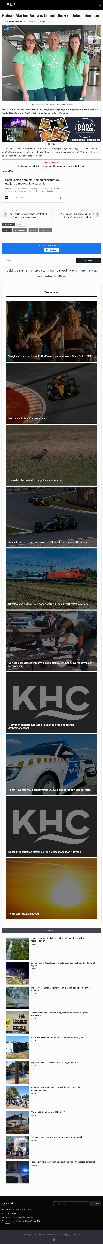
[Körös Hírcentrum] (9, 5)
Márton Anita (20, 230)
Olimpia (21, 225)
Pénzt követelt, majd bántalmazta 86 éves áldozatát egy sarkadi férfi (49, 789)
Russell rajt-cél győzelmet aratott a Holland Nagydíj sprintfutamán (47, 542)
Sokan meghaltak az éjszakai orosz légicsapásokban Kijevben (44, 851)
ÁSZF (40, 1221)
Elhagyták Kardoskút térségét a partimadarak (35, 480)
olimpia (33, 230)
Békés (29, 271)
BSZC (39, 276)
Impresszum (11, 1221)
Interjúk (92, 270)
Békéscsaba (15, 270)
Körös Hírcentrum (13, 21)
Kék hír (74, 270)
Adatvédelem (31, 1221)
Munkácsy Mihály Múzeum (55, 276)
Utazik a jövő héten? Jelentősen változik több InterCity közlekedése (48, 603)
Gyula (51, 270)
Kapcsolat (21, 1221)
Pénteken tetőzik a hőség (23, 913)
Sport (83, 271)
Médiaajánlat (7, 1224)
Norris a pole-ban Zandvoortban (27, 418)
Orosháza (40, 270)
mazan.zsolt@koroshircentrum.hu (19, 1217)
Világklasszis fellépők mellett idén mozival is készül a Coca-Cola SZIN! (50, 356)
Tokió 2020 (45, 230)
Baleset (62, 270)
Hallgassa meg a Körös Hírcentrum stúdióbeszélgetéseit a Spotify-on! (51, 166)
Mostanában (51, 292)
